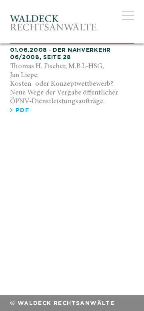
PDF (21, 110)
